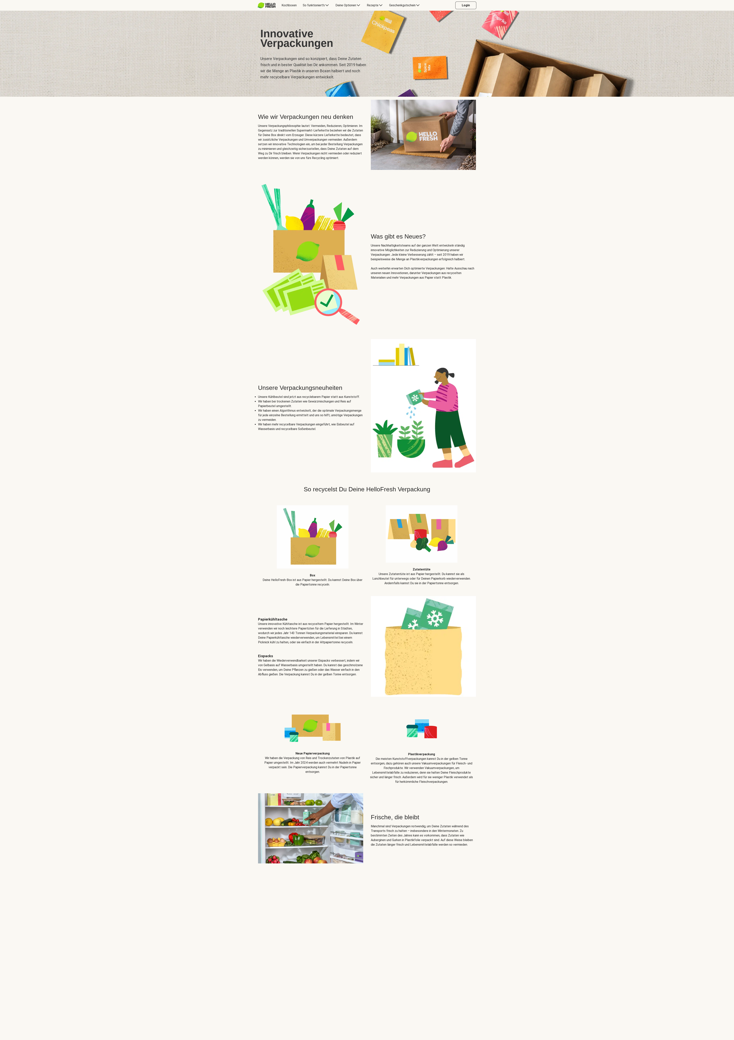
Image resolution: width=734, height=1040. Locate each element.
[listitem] (312, 543)
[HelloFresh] (266, 5)
